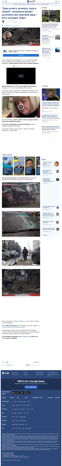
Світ (18, 397)
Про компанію (14, 372)
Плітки (16, 428)
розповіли (10, 88)
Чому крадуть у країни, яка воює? (48, 222)
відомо (24, 321)
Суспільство (50, 397)
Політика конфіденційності (53, 372)
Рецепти (13, 416)
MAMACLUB (22, 424)
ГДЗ (12, 409)
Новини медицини (15, 424)
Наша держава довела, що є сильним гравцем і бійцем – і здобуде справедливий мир (50, 108)
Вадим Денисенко (46, 217)
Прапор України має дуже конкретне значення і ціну (49, 229)
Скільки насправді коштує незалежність (49, 207)
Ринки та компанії (15, 420)
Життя (26, 397)
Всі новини (57, 397)
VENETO (38, 4)
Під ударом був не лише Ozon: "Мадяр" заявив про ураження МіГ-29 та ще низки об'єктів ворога (51, 116)
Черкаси (28, 401)
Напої (17, 416)
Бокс (25, 405)
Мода (23, 428)
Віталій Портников (46, 166)
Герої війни (16, 4)
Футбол (13, 405)
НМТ (32, 409)
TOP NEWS (45, 86)
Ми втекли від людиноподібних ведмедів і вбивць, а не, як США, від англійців (48, 180)
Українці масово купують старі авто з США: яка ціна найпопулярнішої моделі (47, 51)
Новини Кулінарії (22, 416)
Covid (26, 424)
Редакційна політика (39, 374)
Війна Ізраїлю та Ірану (30, 4)
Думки (44, 159)
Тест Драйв (14, 412)
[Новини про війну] (28, 365)
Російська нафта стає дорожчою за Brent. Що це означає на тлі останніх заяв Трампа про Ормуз (49, 215)
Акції (24, 412)
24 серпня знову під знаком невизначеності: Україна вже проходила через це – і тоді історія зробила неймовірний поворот (48, 164)
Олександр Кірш (45, 183)
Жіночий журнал (28, 428)
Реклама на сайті (15, 374)
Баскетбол (18, 405)
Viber (3, 338)
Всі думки (45, 235)
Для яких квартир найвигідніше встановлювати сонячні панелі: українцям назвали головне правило (50, 25)
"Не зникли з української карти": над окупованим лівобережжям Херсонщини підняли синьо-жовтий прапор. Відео (48, 38)
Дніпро (24, 401)
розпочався (24, 60)
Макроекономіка (23, 420)
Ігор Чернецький (45, 231)
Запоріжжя (20, 401)
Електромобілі (19, 412)
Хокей (22, 405)
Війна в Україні (22, 4)
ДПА (27, 409)
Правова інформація (39, 372)
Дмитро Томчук (45, 209)
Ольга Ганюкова (8, 20)
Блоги (41, 397)
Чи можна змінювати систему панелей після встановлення (50, 29)
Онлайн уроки (22, 409)
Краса (20, 428)
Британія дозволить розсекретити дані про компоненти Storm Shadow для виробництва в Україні (51, 128)
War (13, 20)
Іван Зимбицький (46, 224)
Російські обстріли (44, 4)
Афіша (13, 428)
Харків (16, 401)
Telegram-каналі (26, 336)
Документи (26, 374)
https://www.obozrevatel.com (42, 433)
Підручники (16, 409)
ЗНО (29, 409)
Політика (12, 397)
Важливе (44, 7)
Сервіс (27, 412)
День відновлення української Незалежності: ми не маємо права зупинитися (48, 172)
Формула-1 (29, 405)
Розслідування (35, 397)
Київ (13, 401)
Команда (25, 372)
